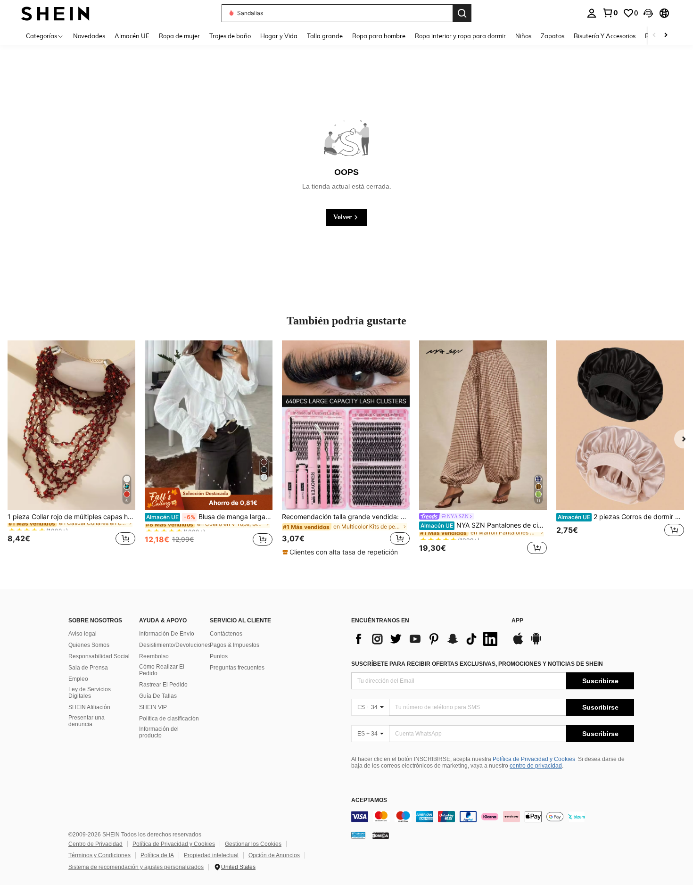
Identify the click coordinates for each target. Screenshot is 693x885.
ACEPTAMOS (369, 800)
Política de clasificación (169, 718)
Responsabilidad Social (99, 656)
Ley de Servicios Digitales (89, 692)
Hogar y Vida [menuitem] (278, 36)
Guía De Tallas (158, 696)
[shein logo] (55, 13)
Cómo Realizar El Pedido (161, 670)
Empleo (78, 679)
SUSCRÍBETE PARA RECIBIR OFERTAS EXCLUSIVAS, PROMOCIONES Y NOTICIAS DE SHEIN (477, 664)
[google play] (536, 643)
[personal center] (591, 13)
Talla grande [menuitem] (325, 36)
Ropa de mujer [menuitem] (179, 36)
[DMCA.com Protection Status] (380, 835)
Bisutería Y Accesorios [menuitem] (604, 36)
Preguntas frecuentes (237, 667)
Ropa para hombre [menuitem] (378, 36)
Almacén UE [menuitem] (132, 36)
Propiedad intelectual (211, 855)
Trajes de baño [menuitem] (230, 36)
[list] (426, 639)
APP (517, 621)
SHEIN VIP (153, 707)
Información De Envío (166, 633)
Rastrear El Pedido (163, 684)
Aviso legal (82, 633)
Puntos (219, 656)
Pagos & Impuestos (234, 645)
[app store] (518, 643)
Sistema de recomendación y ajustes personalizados (136, 867)
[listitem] (71, 448)
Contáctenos (226, 633)
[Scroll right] (665, 35)
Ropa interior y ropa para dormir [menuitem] (460, 36)
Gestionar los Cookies (253, 844)
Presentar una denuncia (86, 721)
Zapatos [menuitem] (552, 36)
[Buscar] (462, 13)
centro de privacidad (536, 765)
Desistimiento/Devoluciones (175, 645)
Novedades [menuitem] (89, 36)
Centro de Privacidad (95, 844)
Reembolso (154, 656)
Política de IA (157, 855)
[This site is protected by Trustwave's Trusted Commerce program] (358, 835)
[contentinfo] (492, 816)
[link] (610, 12)
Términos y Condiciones (99, 855)
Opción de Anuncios (274, 855)
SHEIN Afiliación (89, 707)
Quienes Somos (88, 645)
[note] (208, 499)
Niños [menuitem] (523, 36)
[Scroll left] (654, 35)
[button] (648, 13)
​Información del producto (159, 732)
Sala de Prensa (88, 667)
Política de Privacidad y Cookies (534, 759)
